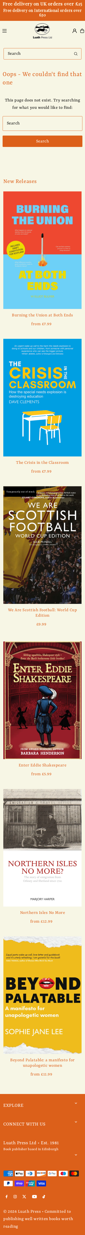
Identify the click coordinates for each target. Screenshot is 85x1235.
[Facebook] (7, 1197)
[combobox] (42, 53)
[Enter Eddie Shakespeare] (42, 700)
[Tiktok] (43, 1197)
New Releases (20, 181)
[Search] (75, 53)
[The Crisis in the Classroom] (42, 397)
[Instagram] (15, 1197)
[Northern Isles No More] (42, 848)
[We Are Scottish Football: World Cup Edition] (42, 545)
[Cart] (82, 31)
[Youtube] (34, 1197)
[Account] (74, 31)
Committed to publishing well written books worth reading (38, 1219)
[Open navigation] (15, 30)
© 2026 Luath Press (22, 1211)
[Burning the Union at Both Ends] (42, 250)
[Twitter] (24, 1197)
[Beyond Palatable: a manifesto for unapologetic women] (42, 995)
